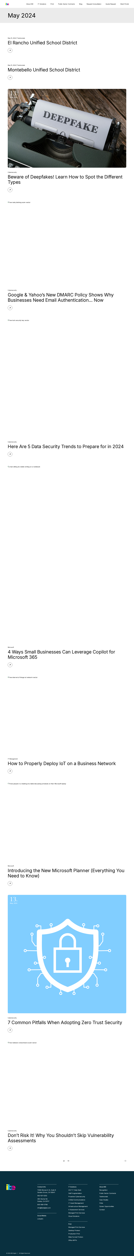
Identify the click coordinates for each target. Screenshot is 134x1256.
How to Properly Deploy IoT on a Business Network (62, 763)
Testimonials (21, 38)
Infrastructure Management (78, 1206)
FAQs (101, 1203)
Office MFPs (72, 1240)
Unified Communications (76, 1200)
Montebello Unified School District (44, 70)
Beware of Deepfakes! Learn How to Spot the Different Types (65, 179)
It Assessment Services (76, 1210)
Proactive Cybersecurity (76, 1196)
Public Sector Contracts (107, 1193)
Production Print (74, 1234)
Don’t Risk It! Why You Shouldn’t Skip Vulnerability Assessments (61, 1138)
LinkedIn (40, 1219)
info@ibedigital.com (44, 1208)
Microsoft (11, 647)
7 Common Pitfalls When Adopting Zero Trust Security (65, 1022)
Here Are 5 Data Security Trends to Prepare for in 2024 (66, 446)
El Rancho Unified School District (42, 42)
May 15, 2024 (12, 38)
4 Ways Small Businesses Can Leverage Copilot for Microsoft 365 (61, 654)
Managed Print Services (76, 1213)
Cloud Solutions (73, 1216)
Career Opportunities (106, 1206)
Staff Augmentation (75, 1193)
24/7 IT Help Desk (74, 1190)
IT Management (13, 759)
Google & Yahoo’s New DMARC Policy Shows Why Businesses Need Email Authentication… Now (61, 297)
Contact (102, 1210)
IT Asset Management (76, 1203)
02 (68, 1161)
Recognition (103, 1190)
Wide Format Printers (75, 1237)
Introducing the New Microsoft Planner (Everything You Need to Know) (66, 873)
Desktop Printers (74, 1230)
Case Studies (103, 1200)
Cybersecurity (12, 172)
